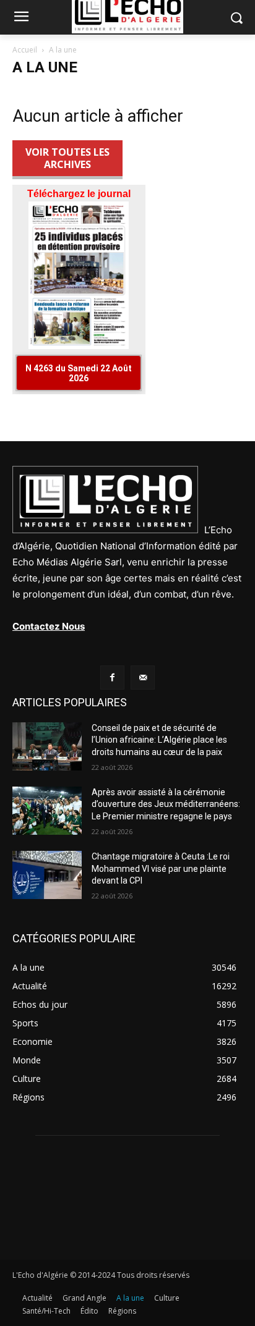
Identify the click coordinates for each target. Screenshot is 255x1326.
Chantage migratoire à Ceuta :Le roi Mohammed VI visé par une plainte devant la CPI (161, 868)
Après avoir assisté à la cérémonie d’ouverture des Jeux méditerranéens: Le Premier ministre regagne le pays (166, 804)
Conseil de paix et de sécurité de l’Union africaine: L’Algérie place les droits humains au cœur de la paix (159, 740)
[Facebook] (112, 677)
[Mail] (143, 677)
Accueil (24, 49)
